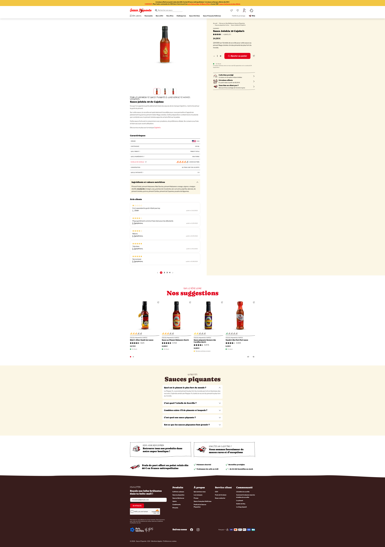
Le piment (239, 500)
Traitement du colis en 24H (207, 469)
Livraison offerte (226, 80)
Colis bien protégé (226, 75)
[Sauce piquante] (141, 10)
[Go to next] (253, 356)
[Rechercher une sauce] (156, 10)
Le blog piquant (241, 507)
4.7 (148, 529)
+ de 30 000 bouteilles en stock (240, 469)
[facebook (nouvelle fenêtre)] (191, 529)
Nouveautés (149, 16)
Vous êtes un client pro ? (229, 85)
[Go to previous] (248, 356)
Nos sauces (136, 16)
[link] (237, 10)
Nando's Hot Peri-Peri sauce (237, 340)
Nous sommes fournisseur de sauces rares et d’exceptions (226, 451)
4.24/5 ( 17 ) (227, 34)
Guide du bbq (240, 504)
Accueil (215, 23)
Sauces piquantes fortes (222, 25)
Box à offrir (159, 16)
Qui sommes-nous (200, 492)
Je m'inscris (137, 506)
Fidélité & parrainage (238, 16)
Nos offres (169, 16)
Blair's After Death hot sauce (141, 340)
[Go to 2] (133, 356)
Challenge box (181, 16)
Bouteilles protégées (236, 465)
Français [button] (221, 529)
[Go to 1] (130, 356)
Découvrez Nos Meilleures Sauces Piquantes (232, 23)
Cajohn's (157, 128)
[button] (192, 388)
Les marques (198, 495)
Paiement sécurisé (204, 465)
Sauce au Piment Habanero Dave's (175, 340)
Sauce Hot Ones (194, 16)
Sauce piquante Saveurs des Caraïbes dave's (205, 341)
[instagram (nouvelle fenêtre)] (198, 529)
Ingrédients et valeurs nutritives (148, 182)
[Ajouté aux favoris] (254, 56)
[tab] (192, 392)
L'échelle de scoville (242, 492)
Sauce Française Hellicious (212, 16)
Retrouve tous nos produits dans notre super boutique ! (162, 450)
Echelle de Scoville (137, 162)
